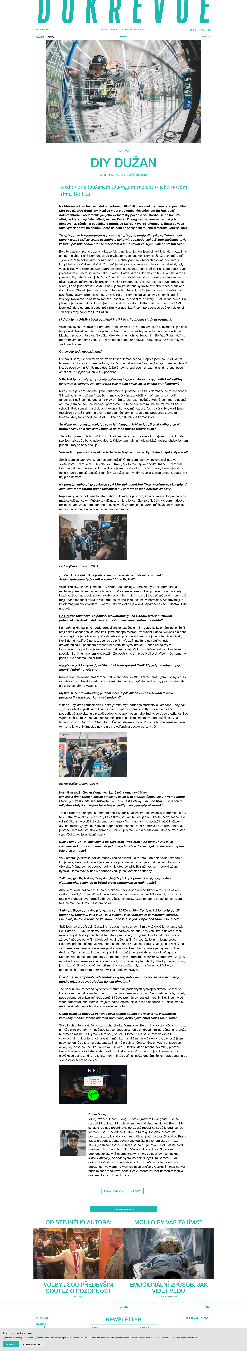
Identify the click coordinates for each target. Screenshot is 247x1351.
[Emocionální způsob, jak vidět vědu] (168, 1253)
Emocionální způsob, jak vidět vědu (168, 1287)
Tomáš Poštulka (136, 174)
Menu (123, 36)
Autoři (40, 1327)
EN (209, 29)
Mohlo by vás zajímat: (168, 1222)
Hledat (206, 36)
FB (194, 29)
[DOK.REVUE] (123, 13)
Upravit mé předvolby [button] (32, 1344)
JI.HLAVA (193, 1318)
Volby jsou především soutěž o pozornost (78, 1287)
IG (203, 29)
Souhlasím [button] (11, 1344)
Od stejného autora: (79, 1222)
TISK (208, 1306)
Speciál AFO (173, 1296)
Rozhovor (123, 150)
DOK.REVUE (42, 29)
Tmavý (50, 36)
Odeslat (145, 1327)
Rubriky (41, 1323)
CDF (205, 1318)
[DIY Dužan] (123, 91)
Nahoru (123, 1307)
